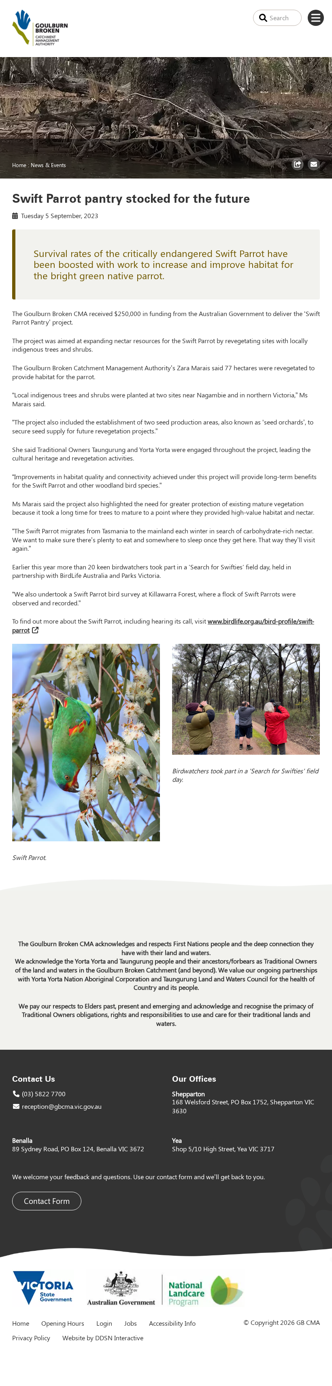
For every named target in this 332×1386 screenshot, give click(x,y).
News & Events (48, 164)
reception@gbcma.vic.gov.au (62, 1106)
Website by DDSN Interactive (102, 1337)
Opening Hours (62, 1323)
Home (19, 164)
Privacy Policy (31, 1337)
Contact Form (47, 1201)
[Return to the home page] (40, 43)
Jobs (130, 1323)
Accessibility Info (172, 1323)
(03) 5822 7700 (44, 1093)
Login (104, 1323)
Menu (316, 18)
